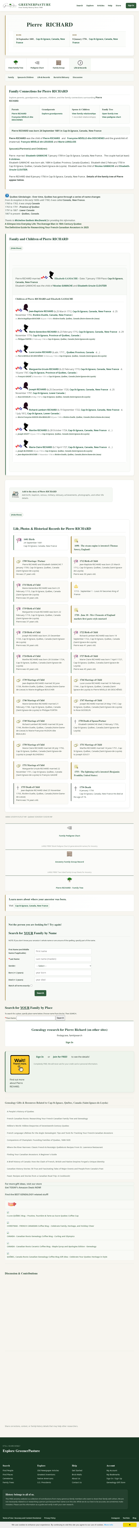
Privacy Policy (50, 1518)
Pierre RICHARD (19, 113)
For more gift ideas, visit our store (23, 1183)
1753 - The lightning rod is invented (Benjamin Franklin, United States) (96, 773)
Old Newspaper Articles (48, 1470)
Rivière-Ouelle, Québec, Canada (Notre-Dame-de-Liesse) (76, 318)
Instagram (115, 1518)
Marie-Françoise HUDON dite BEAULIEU (34, 417)
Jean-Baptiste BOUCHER (27, 454)
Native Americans (45, 1478)
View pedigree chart (111, 117)
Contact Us (77, 1482)
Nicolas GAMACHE (104, 166)
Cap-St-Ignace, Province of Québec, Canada (56, 335)
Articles (100, 5)
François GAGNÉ (24, 376)
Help (110, 5)
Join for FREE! (60, 1056)
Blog (134, 1518)
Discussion (78, 77)
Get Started (77, 1470)
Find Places (8, 1474)
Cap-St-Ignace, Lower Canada (49, 393)
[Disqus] (69, 1310)
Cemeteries (8, 1478)
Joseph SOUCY (23, 434)
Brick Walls (77, 1474)
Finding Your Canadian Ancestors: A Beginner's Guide (32, 1154)
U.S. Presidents (44, 1482)
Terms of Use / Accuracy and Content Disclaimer (22, 1518)
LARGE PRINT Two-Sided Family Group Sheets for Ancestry (69, 872)
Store (118, 5)
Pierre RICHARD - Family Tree (69, 887)
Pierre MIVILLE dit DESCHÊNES (30, 356)
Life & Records (43, 77)
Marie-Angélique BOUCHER (29, 318)
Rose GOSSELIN (24, 397)
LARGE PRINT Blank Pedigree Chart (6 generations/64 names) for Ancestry (69, 846)
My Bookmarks (113, 1474)
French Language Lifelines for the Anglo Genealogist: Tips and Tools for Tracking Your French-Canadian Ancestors (60, 1133)
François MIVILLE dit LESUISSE (37, 141)
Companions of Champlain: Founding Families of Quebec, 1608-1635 (38, 1140)
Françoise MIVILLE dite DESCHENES (22, 118)
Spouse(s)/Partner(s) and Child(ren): (28, 148)
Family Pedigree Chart (69, 835)
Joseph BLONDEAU (25, 451)
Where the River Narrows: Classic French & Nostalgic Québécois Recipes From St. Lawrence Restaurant (55, 1147)
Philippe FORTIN (24, 339)
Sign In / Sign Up (114, 1478)
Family (11, 77)
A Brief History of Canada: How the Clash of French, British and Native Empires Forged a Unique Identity (56, 1161)
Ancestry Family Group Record (69, 862)
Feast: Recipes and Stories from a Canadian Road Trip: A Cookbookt (38, 1176)
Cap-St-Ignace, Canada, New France (92, 311)
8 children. (14, 159)
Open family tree (110, 113)
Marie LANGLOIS (67, 141)
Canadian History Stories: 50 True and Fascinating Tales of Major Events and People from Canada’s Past (55, 1168)
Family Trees (8, 1482)
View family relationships (84, 113)
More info (108, 1525)
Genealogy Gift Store (116, 1482)
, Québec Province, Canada (80, 352)
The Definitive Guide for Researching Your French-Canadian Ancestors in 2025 (47, 227)
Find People (8, 1470)
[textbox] (36, 1018)
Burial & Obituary (61, 77)
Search (80, 5)
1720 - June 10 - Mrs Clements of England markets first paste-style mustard (94, 616)
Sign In (131, 5)
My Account (112, 1470)
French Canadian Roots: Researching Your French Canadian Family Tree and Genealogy (47, 1118)
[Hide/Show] (16, 248)
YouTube (126, 1518)
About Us (76, 1478)
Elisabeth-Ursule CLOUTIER (92, 285)
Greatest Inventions (46, 1474)
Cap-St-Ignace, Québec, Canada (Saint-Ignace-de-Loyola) (71, 339)
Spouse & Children (26, 77)
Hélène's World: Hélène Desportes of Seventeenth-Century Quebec (38, 1125)
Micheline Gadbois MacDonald (30, 220)
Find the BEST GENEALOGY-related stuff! (26, 1194)
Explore (90, 5)
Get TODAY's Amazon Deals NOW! (23, 1187)
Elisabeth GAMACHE (36, 155)
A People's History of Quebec (20, 1111)
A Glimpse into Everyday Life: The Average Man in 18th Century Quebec (43, 223)
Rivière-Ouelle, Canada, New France (52, 314)
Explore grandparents (52, 113)
